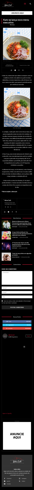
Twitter (23, 481)
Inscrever (27, 328)
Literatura (15, 237)
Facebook (9, 478)
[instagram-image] (10, 347)
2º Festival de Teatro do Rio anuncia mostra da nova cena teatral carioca (21, 244)
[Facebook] (19, 70)
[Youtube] (4, 484)
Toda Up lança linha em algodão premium (21, 254)
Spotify (8, 481)
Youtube (9, 483)
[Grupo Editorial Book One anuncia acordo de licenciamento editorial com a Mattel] (6, 235)
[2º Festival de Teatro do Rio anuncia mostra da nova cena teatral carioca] (6, 246)
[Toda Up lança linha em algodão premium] (6, 257)
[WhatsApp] (11, 70)
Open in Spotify (7, 413)
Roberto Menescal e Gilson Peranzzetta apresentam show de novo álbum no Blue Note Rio (22, 223)
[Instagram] (8, 207)
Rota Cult (8, 200)
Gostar (28, 321)
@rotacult (11, 335)
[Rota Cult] (3, 203)
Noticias (12, 24)
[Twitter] (22, 70)
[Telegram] (15, 70)
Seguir (28, 325)
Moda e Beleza (15, 257)
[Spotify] (4, 481)
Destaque (14, 226)
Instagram (24, 478)
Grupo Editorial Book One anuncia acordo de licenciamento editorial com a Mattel (22, 233)
